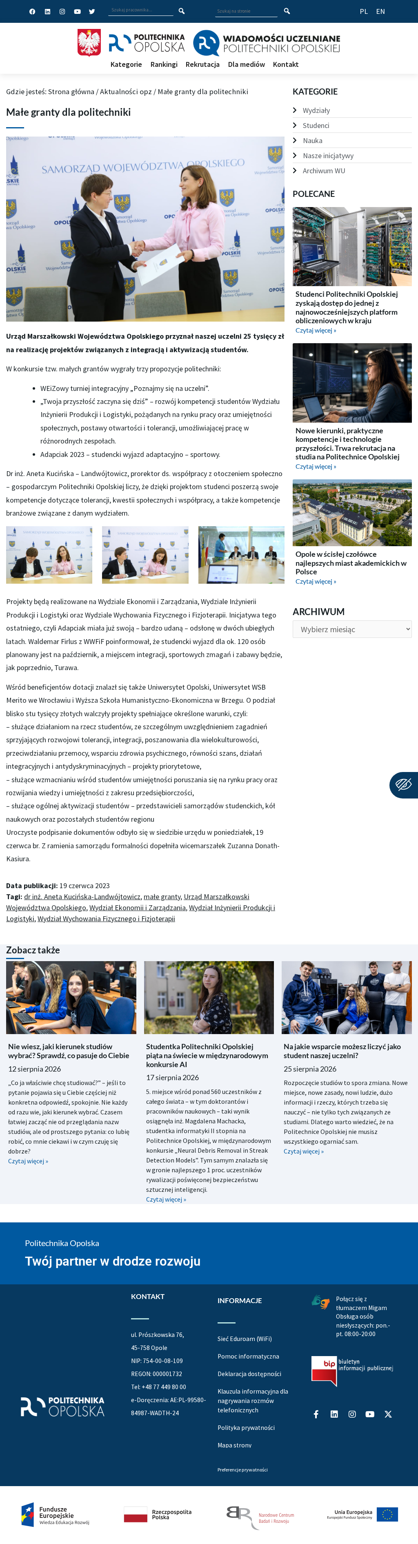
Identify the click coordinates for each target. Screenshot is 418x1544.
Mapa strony (234, 1445)
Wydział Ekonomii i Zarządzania (137, 907)
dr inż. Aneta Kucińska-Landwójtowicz (82, 896)
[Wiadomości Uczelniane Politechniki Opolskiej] (266, 43)
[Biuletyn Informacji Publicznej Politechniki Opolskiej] (352, 1371)
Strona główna (71, 91)
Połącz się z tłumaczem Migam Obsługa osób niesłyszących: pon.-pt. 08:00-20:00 (363, 1316)
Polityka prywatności (246, 1428)
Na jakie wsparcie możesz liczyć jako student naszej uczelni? (342, 1051)
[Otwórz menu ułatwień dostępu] (403, 785)
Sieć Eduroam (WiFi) (245, 1339)
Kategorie (126, 64)
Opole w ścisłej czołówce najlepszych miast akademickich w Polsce (351, 562)
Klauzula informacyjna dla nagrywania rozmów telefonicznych (253, 1400)
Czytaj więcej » (316, 330)
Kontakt (286, 64)
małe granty (162, 896)
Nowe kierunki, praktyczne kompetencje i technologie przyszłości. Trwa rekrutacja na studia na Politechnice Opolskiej (348, 443)
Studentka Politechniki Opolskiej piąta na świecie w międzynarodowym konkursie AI (207, 1055)
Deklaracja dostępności (249, 1374)
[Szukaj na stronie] (287, 11)
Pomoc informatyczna (248, 1356)
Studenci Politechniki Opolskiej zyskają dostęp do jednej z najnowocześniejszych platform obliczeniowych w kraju (347, 307)
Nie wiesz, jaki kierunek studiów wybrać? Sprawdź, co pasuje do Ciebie (68, 1051)
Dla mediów (246, 64)
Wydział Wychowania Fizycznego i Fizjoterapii (106, 918)
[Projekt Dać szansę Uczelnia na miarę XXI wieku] (209, 1515)
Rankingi (164, 64)
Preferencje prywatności (243, 1469)
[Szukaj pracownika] (182, 11)
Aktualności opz (126, 91)
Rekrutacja (203, 64)
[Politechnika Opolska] (147, 43)
